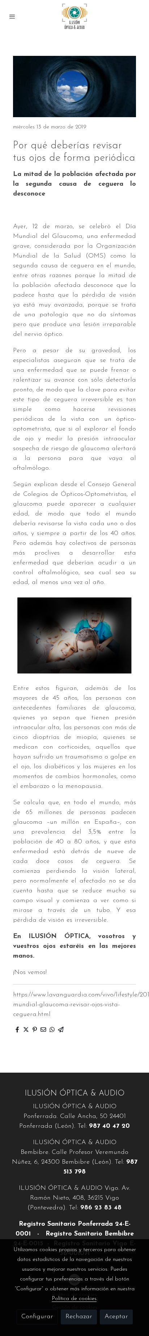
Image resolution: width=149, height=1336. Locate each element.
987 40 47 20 (109, 1126)
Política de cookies (74, 1299)
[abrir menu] (12, 16)
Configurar (37, 1317)
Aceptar (116, 1317)
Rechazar (78, 1317)
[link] (74, 16)
